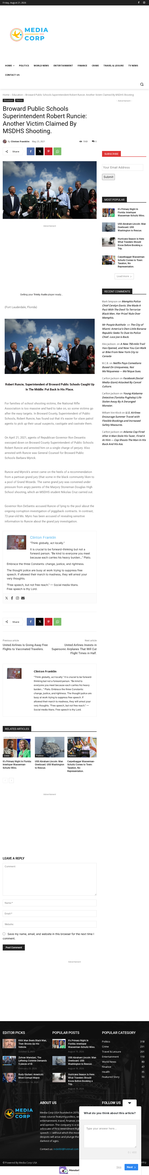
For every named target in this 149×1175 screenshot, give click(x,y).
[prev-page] (5, 780)
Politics (19, 100)
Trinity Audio (40, 294)
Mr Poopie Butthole (114, 324)
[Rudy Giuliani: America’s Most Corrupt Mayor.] (9, 1077)
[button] (141, 84)
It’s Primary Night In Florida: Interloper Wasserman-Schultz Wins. (17, 764)
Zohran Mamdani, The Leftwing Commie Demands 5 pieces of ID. (32, 1061)
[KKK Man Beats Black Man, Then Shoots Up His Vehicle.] (9, 1043)
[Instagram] (144, 3)
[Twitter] (6, 598)
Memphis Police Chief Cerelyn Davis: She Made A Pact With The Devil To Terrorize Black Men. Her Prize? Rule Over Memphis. (121, 309)
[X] (39, 151)
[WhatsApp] (57, 151)
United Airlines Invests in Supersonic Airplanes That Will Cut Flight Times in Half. (74, 649)
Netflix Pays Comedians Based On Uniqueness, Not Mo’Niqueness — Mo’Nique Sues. (121, 367)
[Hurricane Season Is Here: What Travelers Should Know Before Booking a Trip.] (108, 242)
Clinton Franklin (20, 141)
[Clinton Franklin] (5, 141)
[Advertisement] (100, 34)
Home (6, 94)
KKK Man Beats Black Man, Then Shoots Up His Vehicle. (32, 1043)
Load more (123, 276)
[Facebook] (138, 3)
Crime (6, 755)
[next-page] (11, 780)
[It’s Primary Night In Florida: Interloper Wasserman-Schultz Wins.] (17, 747)
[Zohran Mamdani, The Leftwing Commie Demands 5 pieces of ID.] (9, 1060)
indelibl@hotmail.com (66, 1149)
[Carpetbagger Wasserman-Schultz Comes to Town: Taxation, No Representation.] (82, 747)
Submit (108, 177)
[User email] (23, 598)
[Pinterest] (48, 151)
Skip (118, 1167)
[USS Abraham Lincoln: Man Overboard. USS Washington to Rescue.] (49, 747)
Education (17, 94)
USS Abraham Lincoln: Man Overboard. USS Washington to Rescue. (49, 764)
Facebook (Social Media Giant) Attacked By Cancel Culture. (122, 382)
